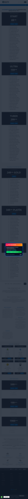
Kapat (20, 254)
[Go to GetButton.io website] (2, 498)
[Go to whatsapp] (1, 497)
